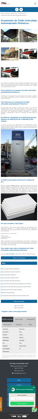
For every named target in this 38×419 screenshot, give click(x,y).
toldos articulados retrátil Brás (9, 274)
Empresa (19, 385)
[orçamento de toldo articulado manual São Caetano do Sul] (28, 54)
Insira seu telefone (22, 395)
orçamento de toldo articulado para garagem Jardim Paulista (16, 286)
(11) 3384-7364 (19, 307)
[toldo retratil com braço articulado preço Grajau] (10, 35)
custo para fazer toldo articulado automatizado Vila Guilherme (16, 283)
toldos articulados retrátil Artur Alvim (10, 277)
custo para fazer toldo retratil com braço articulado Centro (15, 295)
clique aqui (18, 254)
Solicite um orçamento (19, 258)
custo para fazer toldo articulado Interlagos (12, 289)
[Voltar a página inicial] (5, 3)
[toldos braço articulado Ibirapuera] (28, 35)
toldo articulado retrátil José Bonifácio (11, 269)
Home (19, 380)
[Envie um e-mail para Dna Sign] (21, 9)
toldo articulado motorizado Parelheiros (11, 280)
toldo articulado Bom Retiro (8, 292)
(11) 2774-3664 (10, 254)
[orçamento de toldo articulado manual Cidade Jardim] (10, 72)
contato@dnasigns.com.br (19, 373)
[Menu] (35, 3)
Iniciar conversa (22, 403)
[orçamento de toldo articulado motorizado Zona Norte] (10, 54)
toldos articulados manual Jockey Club (11, 271)
